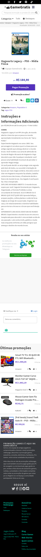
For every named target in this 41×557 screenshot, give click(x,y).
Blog (24, 531)
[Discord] (27, 489)
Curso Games (27, 534)
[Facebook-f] (17, 489)
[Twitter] (13, 489)
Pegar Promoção (20, 87)
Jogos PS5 (8, 110)
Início (2, 23)
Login (35, 311)
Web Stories (27, 537)
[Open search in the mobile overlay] (20, 13)
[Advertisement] (20, 279)
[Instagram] (20, 489)
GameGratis (20, 7)
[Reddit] (24, 489)
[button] (33, 7)
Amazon (8, 23)
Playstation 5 (22, 107)
